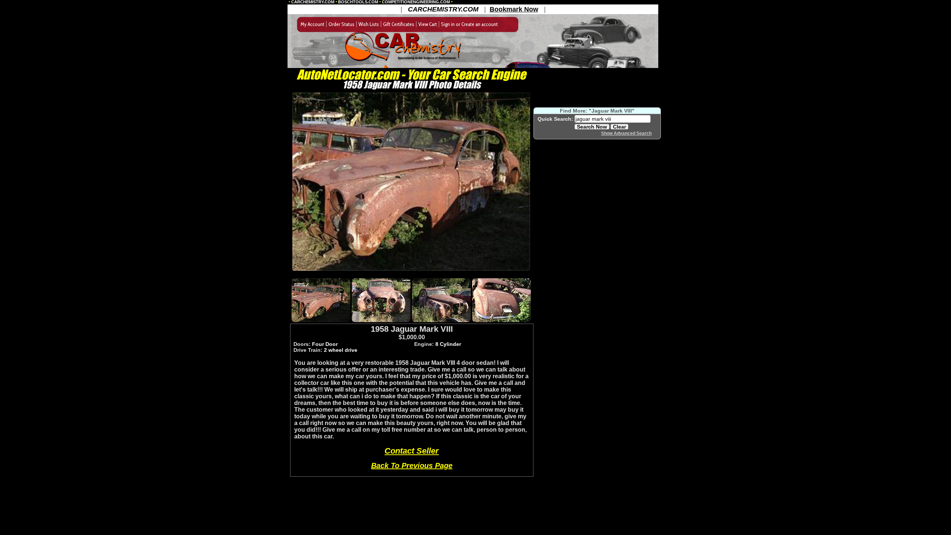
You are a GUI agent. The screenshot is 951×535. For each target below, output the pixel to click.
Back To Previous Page (411, 465)
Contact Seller (411, 450)
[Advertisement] (411, 274)
